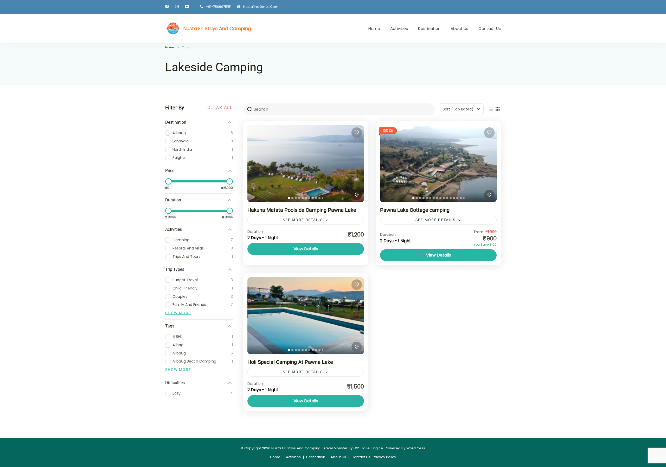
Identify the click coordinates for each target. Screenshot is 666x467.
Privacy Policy (384, 457)
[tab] (289, 198)
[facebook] (167, 7)
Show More (178, 313)
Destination (429, 28)
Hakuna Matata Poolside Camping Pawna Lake (301, 210)
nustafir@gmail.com (260, 7)
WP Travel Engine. (369, 448)
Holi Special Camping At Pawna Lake (290, 362)
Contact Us (489, 28)
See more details (303, 220)
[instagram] (177, 7)
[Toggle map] (356, 195)
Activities (399, 28)
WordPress (415, 448)
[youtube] (187, 7)
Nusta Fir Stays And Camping (217, 28)
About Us (459, 28)
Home (374, 28)
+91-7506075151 (218, 7)
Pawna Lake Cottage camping (415, 210)
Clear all (220, 108)
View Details (305, 249)
